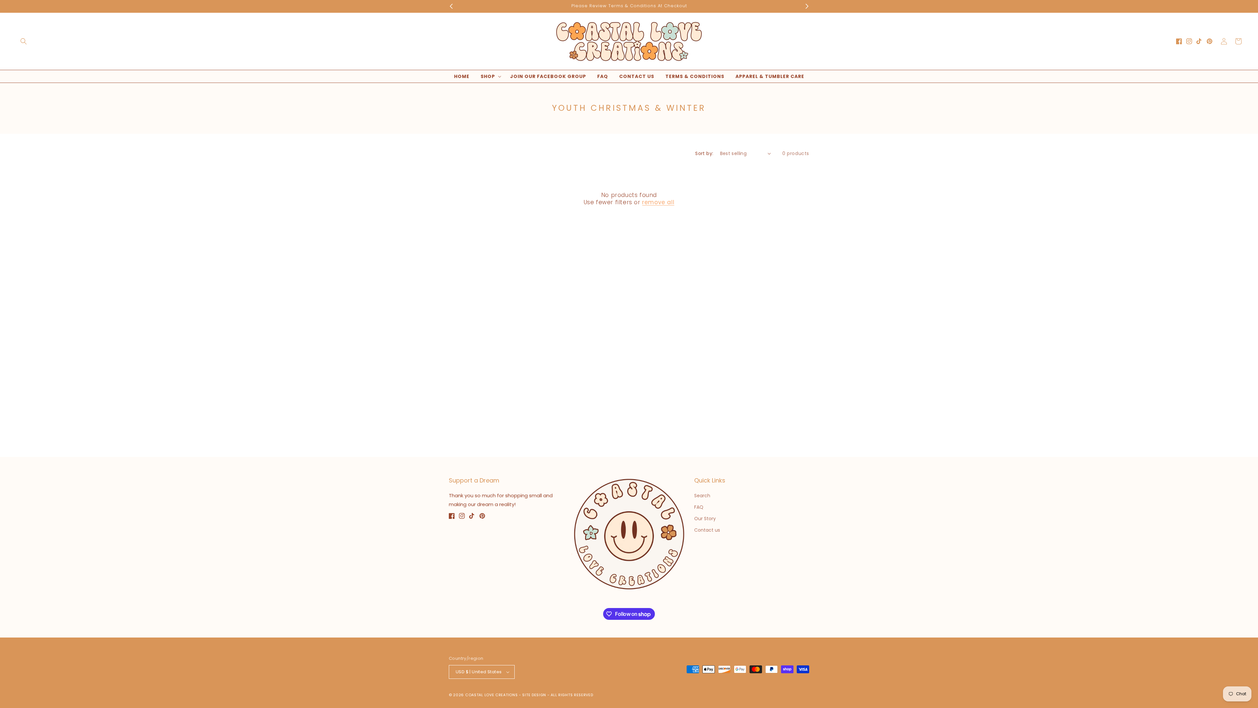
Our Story (705, 518)
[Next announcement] (807, 6)
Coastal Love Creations (491, 695)
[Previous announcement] (451, 6)
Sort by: (704, 153)
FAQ (698, 507)
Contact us (707, 530)
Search (702, 495)
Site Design (534, 695)
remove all (658, 202)
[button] (23, 41)
